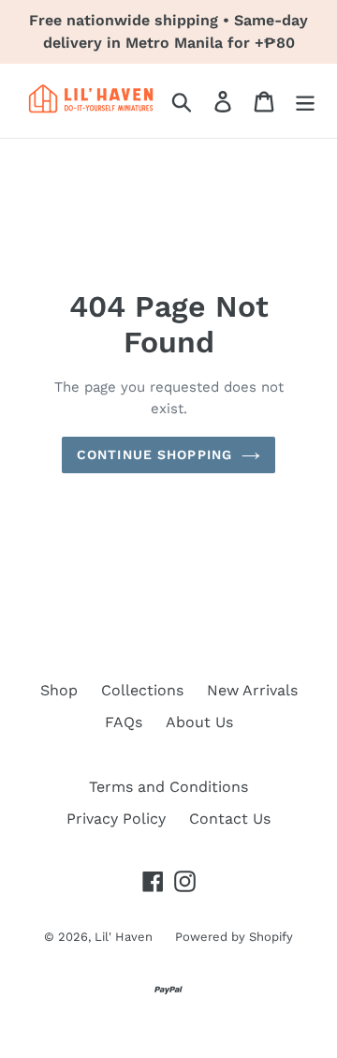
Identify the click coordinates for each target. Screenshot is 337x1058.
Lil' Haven (125, 937)
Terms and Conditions (168, 787)
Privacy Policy (116, 818)
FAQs (123, 722)
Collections (142, 690)
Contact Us (230, 818)
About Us (199, 722)
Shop (59, 690)
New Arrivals (252, 690)
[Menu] (305, 101)
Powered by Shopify (234, 937)
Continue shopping (154, 454)
